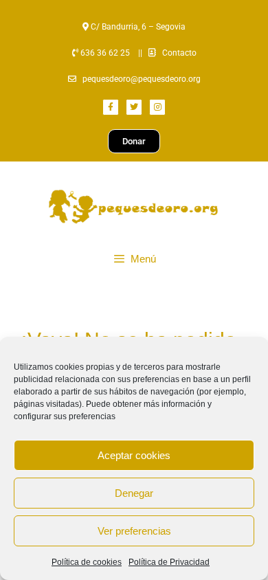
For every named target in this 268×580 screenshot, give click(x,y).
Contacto (179, 53)
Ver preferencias (134, 531)
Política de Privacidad (169, 562)
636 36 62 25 (104, 53)
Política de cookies (87, 562)
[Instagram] (157, 107)
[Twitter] (134, 107)
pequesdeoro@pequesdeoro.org (141, 79)
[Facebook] (110, 107)
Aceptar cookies (134, 455)
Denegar (134, 493)
